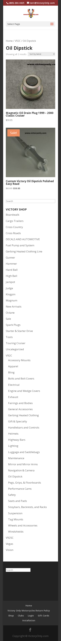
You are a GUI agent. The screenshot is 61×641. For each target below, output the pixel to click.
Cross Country (14, 227)
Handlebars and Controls (23, 427)
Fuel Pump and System (20, 245)
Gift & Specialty (17, 421)
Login (31, 615)
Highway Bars (16, 439)
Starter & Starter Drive (19, 331)
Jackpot (10, 282)
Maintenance (16, 458)
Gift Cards (43, 615)
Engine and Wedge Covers (24, 391)
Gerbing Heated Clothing (23, 415)
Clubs (21, 615)
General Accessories (20, 409)
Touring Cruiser (15, 343)
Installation (28, 620)
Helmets (13, 433)
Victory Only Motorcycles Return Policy (29, 610)
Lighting (13, 446)
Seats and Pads (17, 501)
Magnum (11, 300)
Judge (9, 288)
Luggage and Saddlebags (24, 452)
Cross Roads (13, 233)
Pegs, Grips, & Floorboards (24, 482)
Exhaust (13, 397)
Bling (11, 372)
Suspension (15, 513)
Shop (11, 615)
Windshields (15, 531)
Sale (8, 318)
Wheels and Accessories (22, 525)
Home (9, 41)
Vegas (9, 544)
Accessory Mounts (19, 360)
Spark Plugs (13, 325)
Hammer (11, 263)
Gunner (10, 257)
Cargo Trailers (14, 221)
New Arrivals (13, 306)
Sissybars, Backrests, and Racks (27, 507)
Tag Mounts (15, 519)
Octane (10, 312)
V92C (18, 41)
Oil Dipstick (15, 476)
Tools (9, 337)
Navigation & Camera (21, 470)
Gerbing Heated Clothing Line (24, 251)
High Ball (11, 276)
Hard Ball (12, 270)
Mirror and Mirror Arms (23, 464)
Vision (9, 550)
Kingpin (10, 294)
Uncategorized (15, 349)
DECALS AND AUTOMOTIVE (23, 239)
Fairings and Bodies (20, 403)
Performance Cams (20, 488)
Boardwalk (12, 214)
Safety (12, 495)
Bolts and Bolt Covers (21, 378)
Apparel (13, 366)
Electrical (14, 385)
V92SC (9, 537)
